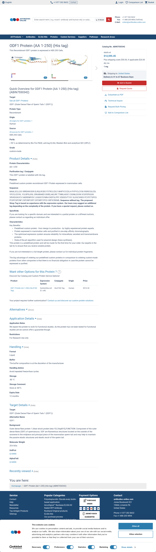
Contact (73, 2)
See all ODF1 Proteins (19, 101)
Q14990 (13, 454)
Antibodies (30, 37)
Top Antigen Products (19, 511)
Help (11, 502)
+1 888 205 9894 (124, 516)
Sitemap (13, 514)
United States (124, 73)
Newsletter (14, 505)
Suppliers (82, 37)
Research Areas (108, 37)
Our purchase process (53, 517)
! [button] (59, 272)
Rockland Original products (56, 511)
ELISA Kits (42, 37)
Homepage (16, 486)
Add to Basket (126, 83)
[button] (96, 68)
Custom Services (68, 37)
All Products (16, 37)
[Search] (109, 19)
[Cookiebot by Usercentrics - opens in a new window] (15, 547)
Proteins (54, 37)
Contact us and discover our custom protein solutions (70, 300)
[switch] (70, 547)
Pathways (93, 37)
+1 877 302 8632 (61, 2)
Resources (14, 508)
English (8, 2)
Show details (126, 547)
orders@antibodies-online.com (134, 22)
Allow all (135, 526)
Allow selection (135, 534)
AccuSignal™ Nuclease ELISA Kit (58, 505)
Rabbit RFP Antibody (53, 508)
